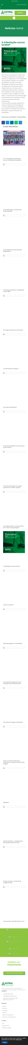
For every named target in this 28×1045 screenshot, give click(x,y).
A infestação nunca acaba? (11, 566)
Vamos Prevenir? (8, 605)
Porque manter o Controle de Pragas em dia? (12, 882)
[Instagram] (12, 7)
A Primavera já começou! (10, 369)
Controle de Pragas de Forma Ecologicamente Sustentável (12, 682)
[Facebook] (10, 7)
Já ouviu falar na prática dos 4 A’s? (13, 921)
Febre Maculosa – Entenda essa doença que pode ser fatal (13, 841)
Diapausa (6, 802)
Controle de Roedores (10, 407)
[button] (14, 1)
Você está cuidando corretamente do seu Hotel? (13, 446)
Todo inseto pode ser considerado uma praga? (13, 290)
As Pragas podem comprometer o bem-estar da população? (13, 526)
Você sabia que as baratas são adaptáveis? (12, 250)
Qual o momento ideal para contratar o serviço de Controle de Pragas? (13, 762)
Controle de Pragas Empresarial (13, 722)
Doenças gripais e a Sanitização (12, 643)
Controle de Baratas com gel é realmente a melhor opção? (12, 486)
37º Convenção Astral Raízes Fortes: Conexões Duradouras (12, 159)
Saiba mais (19, 1039)
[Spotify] (18, 7)
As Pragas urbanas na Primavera (13, 330)
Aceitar (4, 1042)
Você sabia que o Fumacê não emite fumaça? (12, 210)
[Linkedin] (15, 7)
